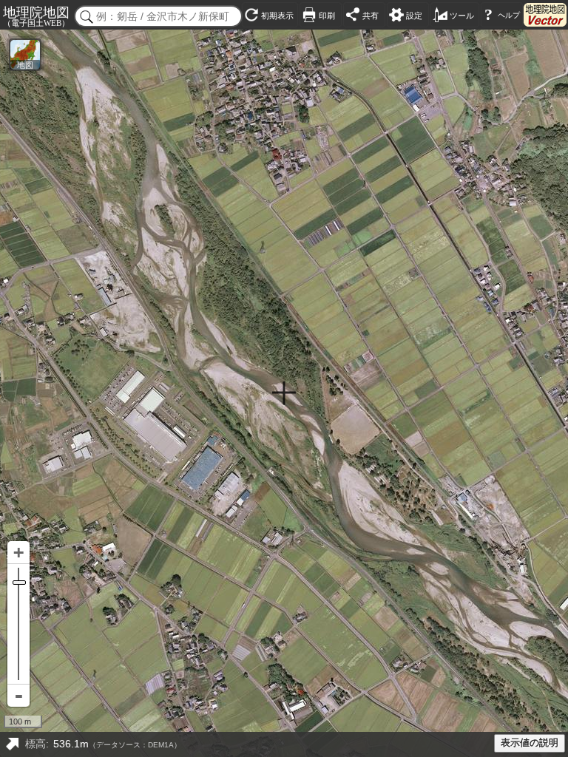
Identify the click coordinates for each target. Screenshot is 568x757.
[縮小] (18, 696)
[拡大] (18, 552)
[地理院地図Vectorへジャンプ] (545, 15)
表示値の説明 (529, 743)
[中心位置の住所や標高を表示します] (12, 744)
